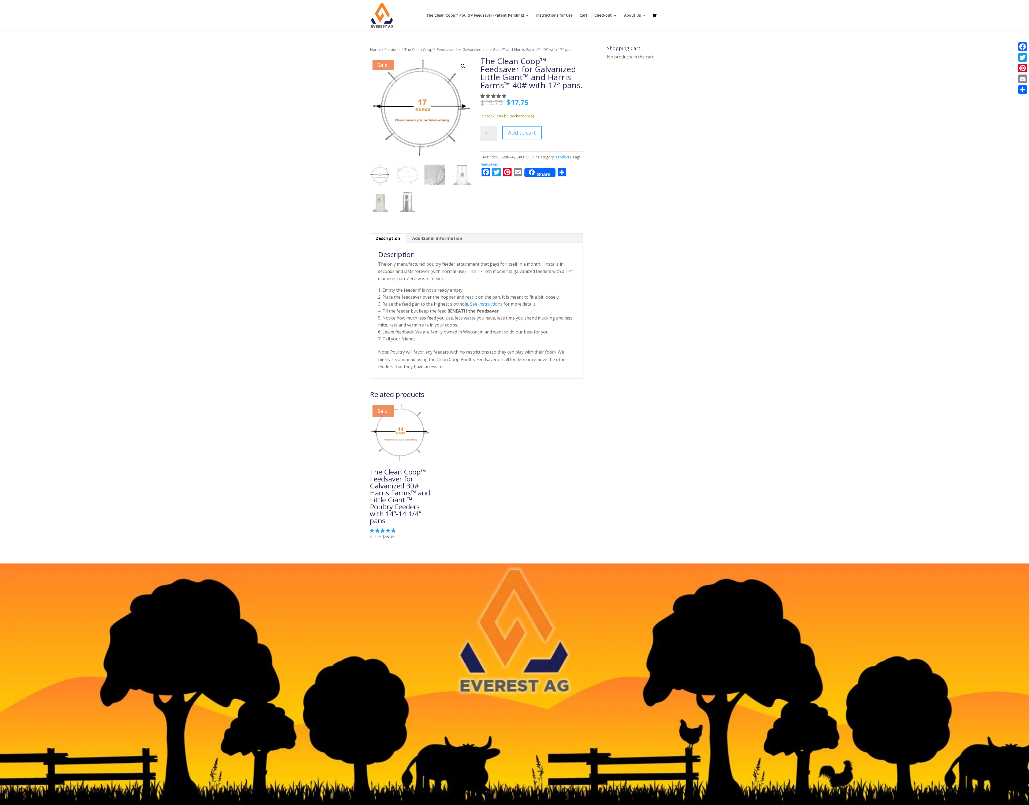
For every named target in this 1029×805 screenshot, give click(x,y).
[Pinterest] (1022, 68)
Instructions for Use (554, 15)
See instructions (486, 304)
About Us (632, 15)
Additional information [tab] (437, 238)
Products (392, 49)
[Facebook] (1022, 46)
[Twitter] (1022, 57)
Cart (583, 15)
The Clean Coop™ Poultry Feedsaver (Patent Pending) (475, 15)
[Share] (1022, 89)
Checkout (603, 15)
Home (375, 49)
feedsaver (489, 164)
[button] (463, 66)
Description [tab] (387, 238)
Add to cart (522, 132)
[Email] (1022, 78)
